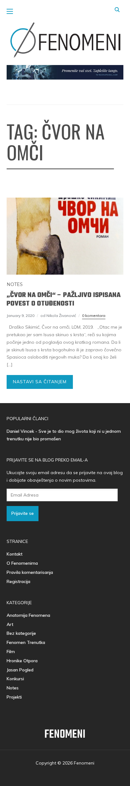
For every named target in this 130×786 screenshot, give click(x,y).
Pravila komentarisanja (30, 572)
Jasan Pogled (20, 670)
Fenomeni (65, 735)
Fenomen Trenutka (26, 642)
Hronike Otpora (22, 661)
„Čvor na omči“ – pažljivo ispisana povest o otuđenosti (64, 299)
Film (11, 651)
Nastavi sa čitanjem (40, 381)
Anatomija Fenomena (28, 615)
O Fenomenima (22, 563)
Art (10, 624)
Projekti (14, 697)
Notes (15, 284)
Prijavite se (22, 513)
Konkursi (15, 679)
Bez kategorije (21, 633)
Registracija (18, 581)
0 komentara (93, 315)
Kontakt (14, 554)
